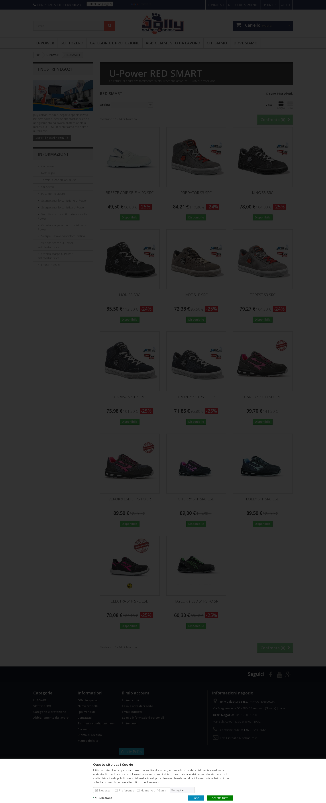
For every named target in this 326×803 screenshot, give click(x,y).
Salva (195, 798)
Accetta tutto (220, 798)
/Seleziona (102, 798)
